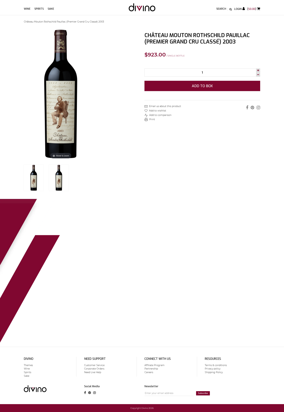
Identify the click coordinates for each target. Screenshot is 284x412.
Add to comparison (160, 115)
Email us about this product (164, 106)
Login (238, 9)
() (252, 9)
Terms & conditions (216, 365)
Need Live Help (92, 372)
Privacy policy (212, 368)
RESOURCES (213, 359)
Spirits (39, 9)
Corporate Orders (94, 368)
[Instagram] (257, 107)
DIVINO (28, 359)
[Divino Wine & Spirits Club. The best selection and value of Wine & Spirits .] (142, 9)
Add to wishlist (157, 110)
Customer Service (94, 365)
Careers (148, 372)
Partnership (151, 368)
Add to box (202, 86)
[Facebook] (246, 107)
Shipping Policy (214, 372)
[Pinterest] (251, 107)
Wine (27, 9)
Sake (51, 9)
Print (152, 119)
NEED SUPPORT (95, 359)
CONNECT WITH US (157, 359)
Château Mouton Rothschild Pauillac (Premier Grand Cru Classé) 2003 (64, 21)
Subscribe (203, 393)
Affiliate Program (154, 365)
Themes (28, 365)
